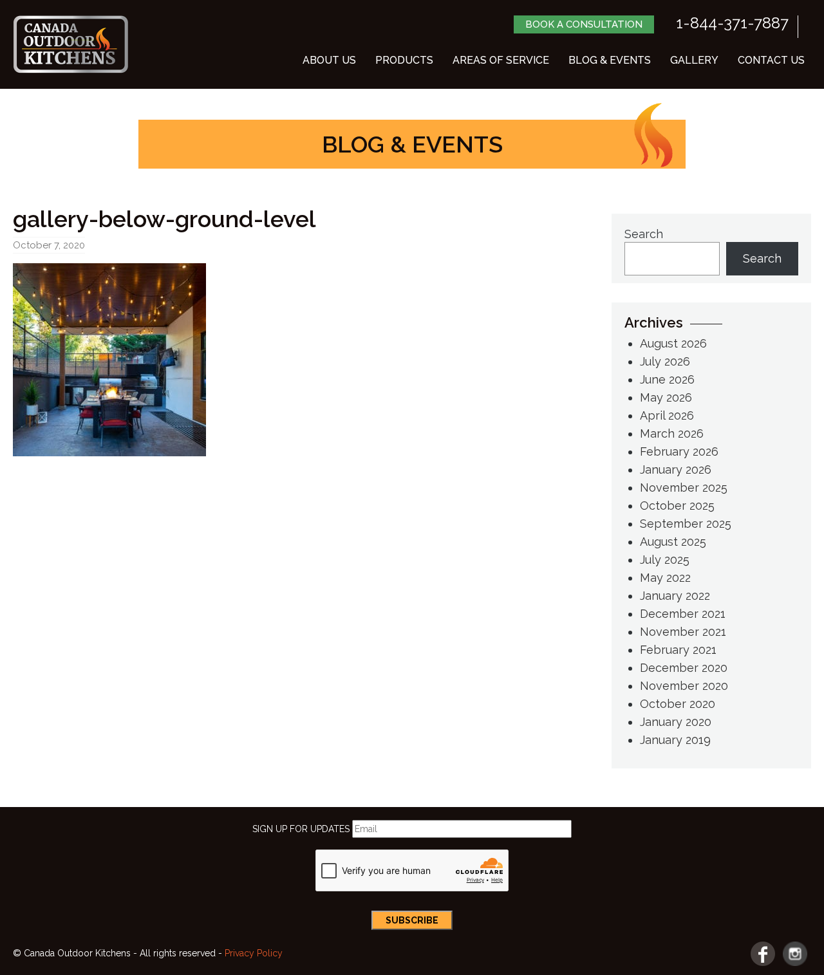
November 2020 (684, 685)
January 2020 (675, 722)
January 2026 (675, 469)
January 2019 (675, 740)
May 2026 (666, 397)
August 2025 (673, 541)
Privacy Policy (254, 953)
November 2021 (683, 631)
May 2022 (665, 577)
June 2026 (667, 379)
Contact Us (771, 60)
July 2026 (665, 361)
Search (643, 234)
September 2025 (685, 523)
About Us (329, 60)
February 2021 (678, 649)
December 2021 (683, 613)
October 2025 (677, 505)
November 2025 (683, 487)
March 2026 (672, 433)
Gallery (694, 60)
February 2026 (679, 451)
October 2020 (677, 703)
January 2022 (675, 595)
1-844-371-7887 (732, 23)
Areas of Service (501, 60)
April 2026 (667, 415)
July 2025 (664, 559)
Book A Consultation (583, 24)
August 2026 (673, 343)
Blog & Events (609, 60)
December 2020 (683, 667)
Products (404, 60)
